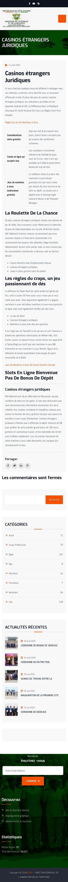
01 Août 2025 (30, 657)
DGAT (30, 872)
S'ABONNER (31, 781)
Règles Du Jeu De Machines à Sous (21, 122)
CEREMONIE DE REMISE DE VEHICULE (39, 645)
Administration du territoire (18, 821)
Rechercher (54, 499)
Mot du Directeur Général (17, 810)
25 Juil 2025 (29, 690)
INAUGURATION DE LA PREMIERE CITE (40, 695)
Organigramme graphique (17, 815)
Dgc (10, 564)
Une (10, 602)
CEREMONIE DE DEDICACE (33, 712)
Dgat (11, 554)
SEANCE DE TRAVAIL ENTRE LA (36, 678)
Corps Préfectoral (17, 545)
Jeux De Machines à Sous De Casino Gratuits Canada (30, 365)
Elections (13, 573)
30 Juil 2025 (29, 674)
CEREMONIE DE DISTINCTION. (35, 662)
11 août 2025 (14, 65)
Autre (11, 535)
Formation (14, 583)
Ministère (13, 592)
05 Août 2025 (30, 641)
